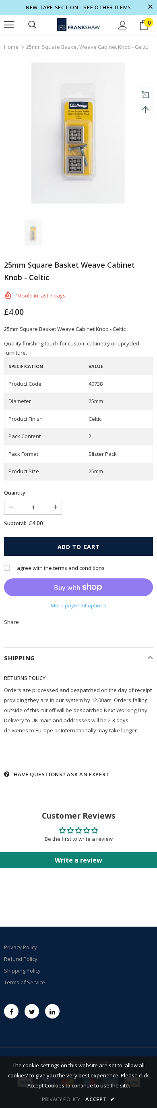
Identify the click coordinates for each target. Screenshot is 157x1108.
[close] (150, 7)
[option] (78, 133)
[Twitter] (32, 1011)
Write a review (78, 860)
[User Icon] (122, 25)
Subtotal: (15, 523)
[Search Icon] (32, 25)
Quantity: (15, 492)
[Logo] (78, 24)
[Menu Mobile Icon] (9, 25)
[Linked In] (52, 1011)
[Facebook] (11, 1011)
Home (11, 46)
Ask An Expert (88, 774)
